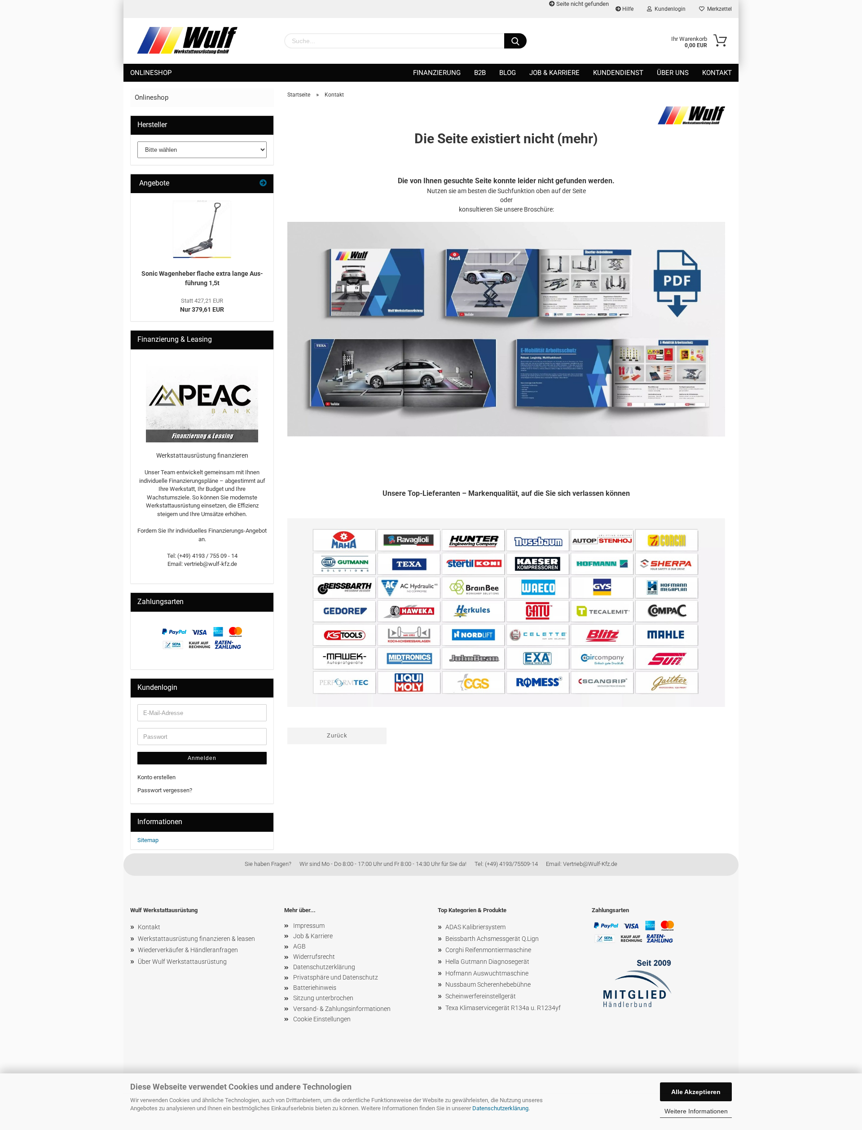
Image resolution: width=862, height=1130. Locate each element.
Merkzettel (718, 9)
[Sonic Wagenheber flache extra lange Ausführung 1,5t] (202, 229)
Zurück (337, 735)
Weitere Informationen (696, 1111)
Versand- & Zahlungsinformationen (342, 1008)
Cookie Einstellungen (322, 1019)
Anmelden (202, 758)
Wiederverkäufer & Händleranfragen (188, 949)
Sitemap (147, 840)
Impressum (309, 925)
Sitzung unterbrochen (323, 998)
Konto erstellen (156, 777)
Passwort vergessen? (164, 790)
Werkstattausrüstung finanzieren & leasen (196, 938)
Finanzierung (437, 73)
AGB (299, 946)
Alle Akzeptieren (696, 1091)
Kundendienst (618, 73)
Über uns (673, 73)
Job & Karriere (554, 73)
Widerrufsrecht (314, 956)
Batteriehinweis (314, 987)
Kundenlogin (669, 9)
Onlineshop (151, 73)
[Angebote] (263, 183)
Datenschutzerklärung (500, 1108)
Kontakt (717, 73)
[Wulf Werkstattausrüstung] (187, 40)
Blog (507, 73)
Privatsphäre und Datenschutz (335, 977)
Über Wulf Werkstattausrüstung (182, 961)
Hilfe (627, 9)
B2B (480, 73)
